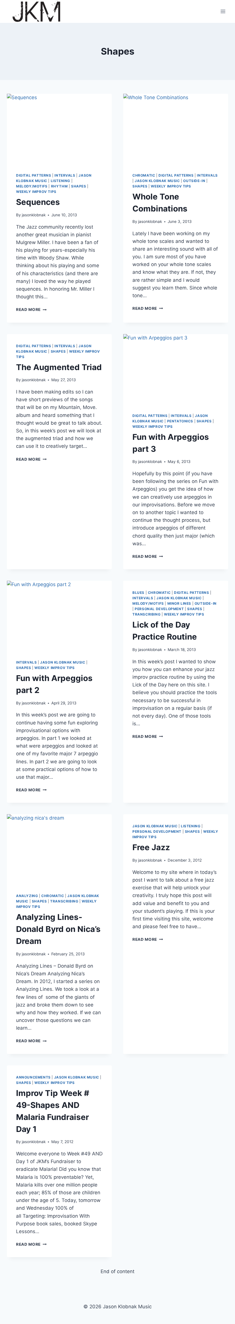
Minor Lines (179, 603)
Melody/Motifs (32, 186)
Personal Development (159, 609)
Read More (31, 309)
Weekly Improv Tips (36, 191)
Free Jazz (151, 847)
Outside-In (194, 181)
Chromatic (143, 175)
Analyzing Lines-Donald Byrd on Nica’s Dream (58, 929)
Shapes (78, 186)
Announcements (33, 1077)
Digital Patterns (33, 175)
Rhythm (59, 186)
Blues (138, 592)
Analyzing (27, 896)
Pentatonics (180, 421)
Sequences (38, 202)
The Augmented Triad (59, 367)
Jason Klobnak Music (157, 181)
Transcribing (146, 614)
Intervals (64, 175)
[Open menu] (223, 11)
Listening (60, 181)
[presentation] (59, 128)
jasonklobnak (34, 215)
